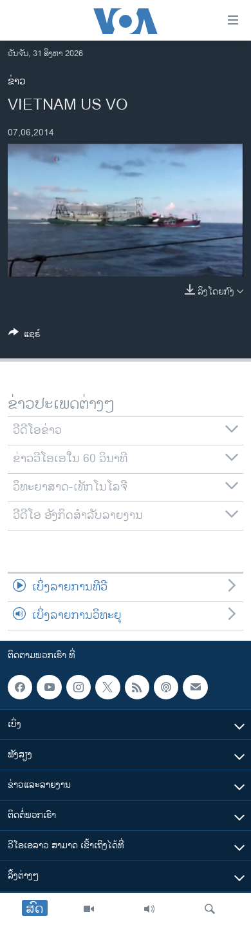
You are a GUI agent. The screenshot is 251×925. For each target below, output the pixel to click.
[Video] (89, 909)
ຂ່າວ (17, 81)
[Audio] (149, 909)
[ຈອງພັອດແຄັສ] (195, 687)
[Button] (24, 336)
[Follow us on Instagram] (78, 687)
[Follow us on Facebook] (20, 687)
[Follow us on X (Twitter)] (107, 687)
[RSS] (137, 687)
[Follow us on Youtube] (49, 687)
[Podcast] (166, 687)
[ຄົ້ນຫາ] (210, 909)
